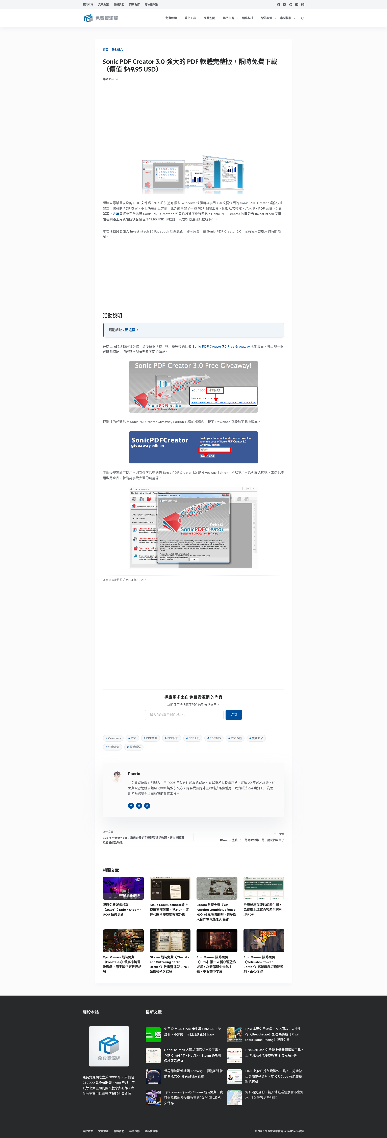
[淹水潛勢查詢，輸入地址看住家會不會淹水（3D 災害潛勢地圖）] (234, 1097)
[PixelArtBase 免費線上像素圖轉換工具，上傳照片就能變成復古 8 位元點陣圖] (234, 1055)
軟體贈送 (134, 747)
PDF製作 (214, 738)
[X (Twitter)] (284, 4)
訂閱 (233, 715)
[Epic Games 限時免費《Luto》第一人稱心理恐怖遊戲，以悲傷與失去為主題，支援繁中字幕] (217, 940)
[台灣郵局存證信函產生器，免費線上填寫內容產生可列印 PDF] (263, 888)
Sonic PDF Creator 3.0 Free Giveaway (221, 346)
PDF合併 (172, 738)
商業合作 (134, 4)
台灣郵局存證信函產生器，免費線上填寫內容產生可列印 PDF (262, 909)
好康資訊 (112, 747)
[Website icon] (139, 806)
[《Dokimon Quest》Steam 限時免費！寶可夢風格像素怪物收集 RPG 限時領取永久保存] (153, 1097)
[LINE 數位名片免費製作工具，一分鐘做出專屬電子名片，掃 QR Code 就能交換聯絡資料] (234, 1076)
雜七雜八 (117, 49)
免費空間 (209, 18)
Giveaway (113, 738)
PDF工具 (193, 738)
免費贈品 (256, 738)
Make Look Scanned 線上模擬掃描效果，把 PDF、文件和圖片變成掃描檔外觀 (169, 909)
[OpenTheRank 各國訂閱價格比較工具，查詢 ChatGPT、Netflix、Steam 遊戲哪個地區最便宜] (153, 1055)
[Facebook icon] (131, 806)
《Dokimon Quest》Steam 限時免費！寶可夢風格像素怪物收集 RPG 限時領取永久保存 (193, 1097)
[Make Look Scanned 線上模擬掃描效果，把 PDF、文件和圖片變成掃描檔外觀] (170, 888)
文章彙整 (103, 4)
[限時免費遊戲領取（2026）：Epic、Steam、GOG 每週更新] (123, 888)
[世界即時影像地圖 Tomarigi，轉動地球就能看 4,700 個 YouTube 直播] (153, 1076)
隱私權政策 (151, 4)
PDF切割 (150, 738)
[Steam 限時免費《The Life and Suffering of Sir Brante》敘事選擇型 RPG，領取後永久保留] (170, 940)
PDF (132, 738)
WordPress (291, 1131)
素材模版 (285, 18)
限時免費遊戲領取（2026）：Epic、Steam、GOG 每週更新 (123, 909)
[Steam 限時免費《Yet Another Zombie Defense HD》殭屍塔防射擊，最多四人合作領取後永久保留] (217, 888)
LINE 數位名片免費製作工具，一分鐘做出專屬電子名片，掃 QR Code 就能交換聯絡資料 (273, 1076)
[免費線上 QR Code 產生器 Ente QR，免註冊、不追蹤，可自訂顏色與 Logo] (153, 1034)
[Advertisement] (193, 117)
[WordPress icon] (147, 806)
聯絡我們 (119, 4)
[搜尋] (302, 18)
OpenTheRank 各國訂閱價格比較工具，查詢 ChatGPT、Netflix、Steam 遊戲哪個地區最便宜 (192, 1055)
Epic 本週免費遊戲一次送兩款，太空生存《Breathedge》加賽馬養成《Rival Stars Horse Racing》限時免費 (273, 1034)
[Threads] (302, 4)
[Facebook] (278, 4)
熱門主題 (228, 18)
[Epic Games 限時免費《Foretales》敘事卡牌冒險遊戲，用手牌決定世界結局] (123, 940)
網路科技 (247, 18)
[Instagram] (296, 4)
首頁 (105, 49)
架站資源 (266, 18)
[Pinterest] (290, 4)
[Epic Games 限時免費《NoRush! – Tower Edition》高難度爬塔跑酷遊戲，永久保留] (263, 940)
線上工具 (190, 18)
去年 (116, 214)
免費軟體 (171, 18)
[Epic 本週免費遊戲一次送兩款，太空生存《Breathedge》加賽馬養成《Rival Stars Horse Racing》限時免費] (234, 1034)
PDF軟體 (235, 738)
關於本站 (88, 4)
